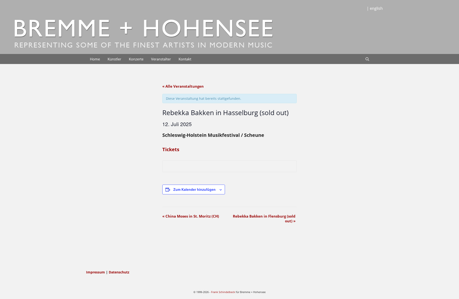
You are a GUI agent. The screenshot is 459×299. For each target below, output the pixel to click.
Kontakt (185, 59)
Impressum (96, 272)
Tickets (170, 149)
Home (95, 59)
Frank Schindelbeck (223, 292)
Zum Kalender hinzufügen (194, 189)
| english (375, 8)
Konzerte (136, 59)
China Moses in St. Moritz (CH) (190, 216)
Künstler (114, 59)
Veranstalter (161, 59)
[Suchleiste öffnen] (367, 59)
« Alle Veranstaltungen (183, 86)
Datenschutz (119, 272)
